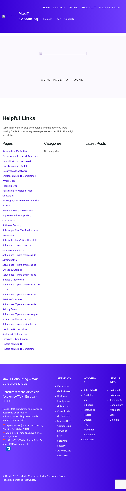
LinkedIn (114, 420)
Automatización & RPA (14, 151)
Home (46, 7)
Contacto (88, 439)
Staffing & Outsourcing (14, 334)
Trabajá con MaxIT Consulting (18, 349)
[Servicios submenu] (64, 7)
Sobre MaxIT (90, 390)
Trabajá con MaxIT (12, 344)
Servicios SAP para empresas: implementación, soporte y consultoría (18, 215)
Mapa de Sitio (9, 186)
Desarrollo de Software (14, 171)
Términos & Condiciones (15, 339)
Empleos (88, 420)
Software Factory (11, 225)
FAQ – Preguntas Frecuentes (89, 430)
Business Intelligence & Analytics (19, 156)
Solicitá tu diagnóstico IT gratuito (20, 240)
